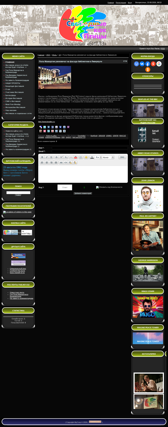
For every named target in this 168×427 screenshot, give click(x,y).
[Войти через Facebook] (147, 63)
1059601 (109, 136)
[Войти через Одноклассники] (147, 69)
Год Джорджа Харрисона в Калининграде (16, 145)
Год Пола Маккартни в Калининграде (15, 140)
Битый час (155, 132)
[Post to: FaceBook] (52, 127)
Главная (111, 2)
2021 (48, 55)
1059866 (41, 137)
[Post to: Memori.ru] (45, 131)
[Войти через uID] (136, 63)
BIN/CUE (122, 136)
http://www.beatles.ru (46, 122)
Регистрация (121, 2)
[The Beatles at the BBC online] (148, 116)
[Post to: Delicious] (41, 127)
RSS (163, 49)
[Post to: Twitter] (45, 127)
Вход (130, 2)
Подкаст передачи (156, 140)
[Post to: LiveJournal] (60, 131)
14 (60, 55)
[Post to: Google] (56, 127)
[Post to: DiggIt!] (49, 127)
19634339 (101, 136)
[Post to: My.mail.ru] (56, 131)
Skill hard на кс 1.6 (78, 137)
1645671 (68, 137)
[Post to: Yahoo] (68, 127)
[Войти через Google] (159, 63)
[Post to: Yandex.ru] (52, 131)
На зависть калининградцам (17, 149)
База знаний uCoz (17, 273)
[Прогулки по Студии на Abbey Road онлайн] (148, 211)
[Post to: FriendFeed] (64, 127)
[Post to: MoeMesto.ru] (49, 131)
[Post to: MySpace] (60, 127)
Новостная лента (17, 292)
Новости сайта (12, 131)
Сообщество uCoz (17, 271)
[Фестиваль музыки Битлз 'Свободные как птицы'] (10, 234)
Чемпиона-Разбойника (52, 137)
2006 (63, 137)
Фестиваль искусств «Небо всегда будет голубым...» (17, 135)
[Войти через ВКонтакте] (142, 63)
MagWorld (94, 136)
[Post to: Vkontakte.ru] (64, 131)
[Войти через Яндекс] (153, 63)
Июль (54, 55)
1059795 (115, 136)
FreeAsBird (81, 136)
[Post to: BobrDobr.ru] (41, 131)
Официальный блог (18, 269)
